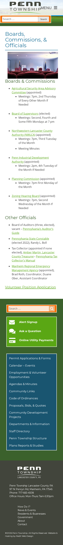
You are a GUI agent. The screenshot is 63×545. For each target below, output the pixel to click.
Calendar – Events (22, 365)
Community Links (22, 391)
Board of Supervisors (25, 113)
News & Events (27, 510)
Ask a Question (30, 331)
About (21, 520)
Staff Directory (19, 431)
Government (25, 517)
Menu (46, 8)
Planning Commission (25, 179)
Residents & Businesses (32, 513)
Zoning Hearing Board (26, 196)
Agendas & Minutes (23, 384)
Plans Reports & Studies (26, 445)
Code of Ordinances (23, 398)
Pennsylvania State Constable (30, 238)
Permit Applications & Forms (30, 358)
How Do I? (24, 506)
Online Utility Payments (36, 340)
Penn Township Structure (28, 438)
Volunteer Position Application (30, 287)
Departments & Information (29, 424)
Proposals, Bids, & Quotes (27, 405)
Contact (22, 524)
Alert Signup (28, 322)
